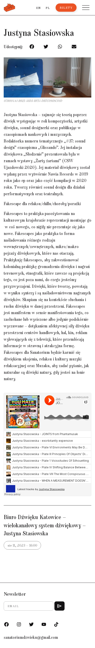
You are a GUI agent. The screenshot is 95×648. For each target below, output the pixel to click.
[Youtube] (44, 624)
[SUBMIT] (59, 606)
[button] (85, 7)
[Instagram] (19, 624)
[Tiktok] (56, 624)
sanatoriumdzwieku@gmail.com (31, 637)
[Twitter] (31, 624)
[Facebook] (6, 624)
